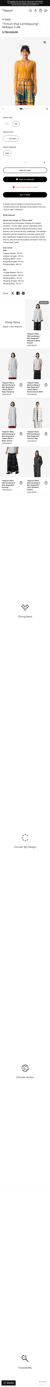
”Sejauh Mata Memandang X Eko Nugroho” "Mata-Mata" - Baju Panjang (12, 373)
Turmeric (13, 138)
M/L (16, 124)
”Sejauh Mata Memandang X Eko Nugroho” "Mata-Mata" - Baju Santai (12, 422)
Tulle (7, 153)
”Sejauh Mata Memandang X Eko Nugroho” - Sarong (12, 471)
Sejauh (8, 19)
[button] (21, 108)
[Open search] (30, 10)
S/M (6, 124)
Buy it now (25, 195)
